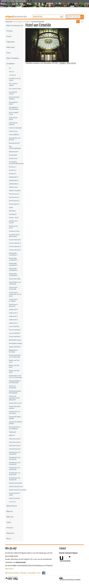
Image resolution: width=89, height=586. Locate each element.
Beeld (20, 21)
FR (82, 22)
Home (15, 21)
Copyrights (32, 573)
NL (78, 22)
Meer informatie (20, 1)
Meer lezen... (9, 569)
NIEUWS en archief (12, 573)
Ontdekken (26, 21)
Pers (38, 573)
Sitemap (23, 573)
